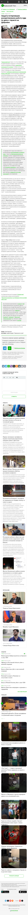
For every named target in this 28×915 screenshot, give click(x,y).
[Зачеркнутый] (13, 377)
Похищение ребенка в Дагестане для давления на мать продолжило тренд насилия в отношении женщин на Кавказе (13, 539)
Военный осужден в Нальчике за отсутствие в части (10, 676)
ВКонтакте (17, 317)
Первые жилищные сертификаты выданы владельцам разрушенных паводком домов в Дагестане (13, 438)
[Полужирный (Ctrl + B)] (4, 377)
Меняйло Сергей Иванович (11, 627)
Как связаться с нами (11, 889)
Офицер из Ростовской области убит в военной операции (12, 663)
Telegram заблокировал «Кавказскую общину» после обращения (11, 847)
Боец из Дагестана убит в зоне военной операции (12, 670)
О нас (2, 889)
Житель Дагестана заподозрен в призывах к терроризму (14, 688)
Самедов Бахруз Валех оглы (11, 645)
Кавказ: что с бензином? (9, 9)
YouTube (19, 320)
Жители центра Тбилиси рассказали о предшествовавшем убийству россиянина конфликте (14, 471)
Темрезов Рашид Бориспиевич (11, 608)
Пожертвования (23, 889)
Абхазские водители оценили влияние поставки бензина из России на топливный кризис (14, 420)
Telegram (17, 310)
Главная (3, 11)
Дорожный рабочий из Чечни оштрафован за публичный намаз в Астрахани (13, 714)
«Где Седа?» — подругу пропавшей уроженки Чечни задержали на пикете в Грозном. (12, 770)
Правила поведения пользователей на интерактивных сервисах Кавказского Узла (14, 905)
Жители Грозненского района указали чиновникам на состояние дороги (14, 572)
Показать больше (14, 875)
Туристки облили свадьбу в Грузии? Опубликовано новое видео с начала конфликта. (11, 822)
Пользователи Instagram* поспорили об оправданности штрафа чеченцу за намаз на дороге (14, 500)
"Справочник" (20, 294)
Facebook (5, 317)
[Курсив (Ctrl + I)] (7, 377)
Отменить (14, 396)
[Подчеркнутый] (10, 377)
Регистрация (14, 392)
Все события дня (22, 691)
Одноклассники (7, 318)
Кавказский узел (6, 62)
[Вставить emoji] (16, 377)
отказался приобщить (10, 167)
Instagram (11, 317)
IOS (23, 303)
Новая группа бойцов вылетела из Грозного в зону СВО (14, 656)
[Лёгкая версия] (7, 1)
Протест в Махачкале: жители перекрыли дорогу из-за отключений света (13, 795)
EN (4, 1)
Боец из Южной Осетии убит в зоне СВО (13, 682)
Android (20, 303)
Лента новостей (10, 11)
